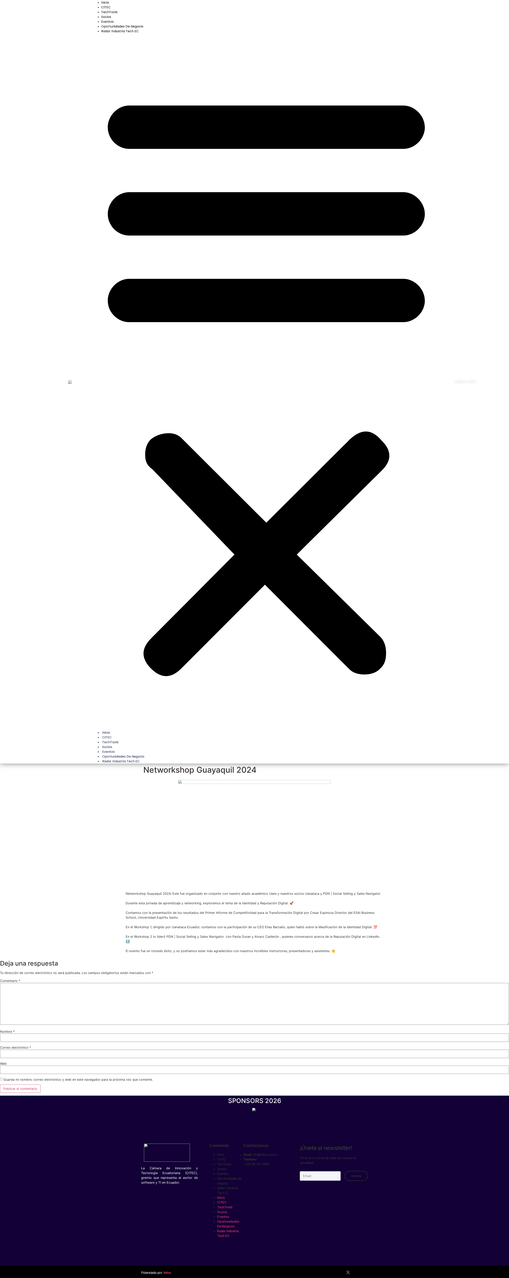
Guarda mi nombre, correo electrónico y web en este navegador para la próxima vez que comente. (78, 1079)
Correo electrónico (15, 1047)
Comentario (10, 980)
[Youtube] (330, 1272)
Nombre (7, 1031)
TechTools (109, 12)
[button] (266, 381)
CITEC (106, 7)
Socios (106, 17)
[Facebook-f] (339, 1272)
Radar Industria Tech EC (120, 31)
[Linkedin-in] (357, 1272)
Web (3, 1063)
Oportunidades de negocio (122, 26)
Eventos (107, 21)
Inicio (106, 732)
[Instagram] (365, 1272)
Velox (167, 1273)
